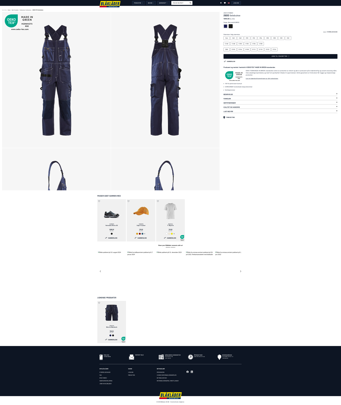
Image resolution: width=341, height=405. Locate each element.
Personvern (160, 372)
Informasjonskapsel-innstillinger (168, 381)
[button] (99, 201)
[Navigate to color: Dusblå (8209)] (142, 234)
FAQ (100, 375)
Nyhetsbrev (103, 378)
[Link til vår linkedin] (192, 372)
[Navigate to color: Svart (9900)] (112, 234)
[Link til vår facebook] (188, 372)
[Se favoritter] (225, 3)
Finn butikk (230, 117)
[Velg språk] (229, 3)
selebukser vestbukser (25, 10)
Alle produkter (15, 10)
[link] (111, 220)
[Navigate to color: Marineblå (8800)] (110, 335)
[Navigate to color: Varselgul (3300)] (172, 234)
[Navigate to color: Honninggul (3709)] (137, 234)
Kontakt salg (139, 355)
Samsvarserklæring (105, 381)
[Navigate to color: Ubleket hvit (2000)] (169, 234)
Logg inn (236, 3)
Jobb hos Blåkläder (105, 383)
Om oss (150, 3)
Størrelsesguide (104, 372)
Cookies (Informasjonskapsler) (166, 375)
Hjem (9, 10)
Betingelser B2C (162, 378)
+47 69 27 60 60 (107, 356)
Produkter (137, 3)
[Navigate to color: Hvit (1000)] (166, 234)
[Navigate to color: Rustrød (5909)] (140, 234)
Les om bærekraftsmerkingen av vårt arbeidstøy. (262, 78)
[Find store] (221, 3)
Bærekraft (162, 3)
